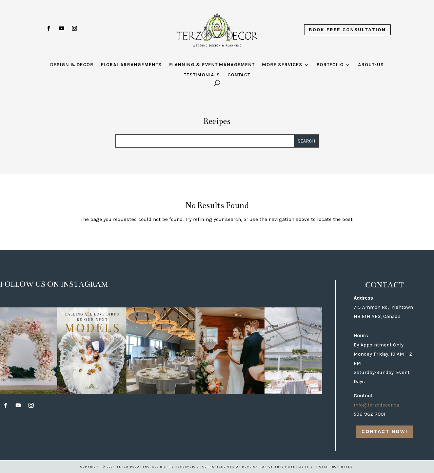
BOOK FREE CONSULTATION (347, 29)
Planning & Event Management (212, 65)
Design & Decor (72, 65)
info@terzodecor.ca (376, 405)
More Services (282, 65)
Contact (239, 75)
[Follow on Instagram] (74, 28)
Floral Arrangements (131, 65)
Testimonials (202, 75)
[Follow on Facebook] (48, 28)
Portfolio (330, 65)
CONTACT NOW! (384, 431)
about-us (371, 65)
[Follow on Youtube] (61, 28)
